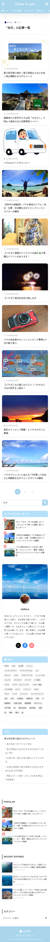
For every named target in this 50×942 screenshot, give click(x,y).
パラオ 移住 (37, 685)
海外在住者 (22, 708)
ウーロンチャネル (26, 671)
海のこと (4, 11)
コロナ (16, 675)
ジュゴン (7, 680)
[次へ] (32, 492)
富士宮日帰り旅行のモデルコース (19, 739)
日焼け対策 (18, 703)
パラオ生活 (8, 689)
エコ (37, 671)
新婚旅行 (7, 703)
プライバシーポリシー (24, 935)
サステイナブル (27, 675)
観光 (17, 712)
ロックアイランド (37, 694)
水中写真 (7, 708)
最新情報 (28, 703)
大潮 (37, 698)
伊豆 (6, 698)
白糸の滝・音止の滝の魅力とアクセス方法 (24, 760)
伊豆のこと (41, 11)
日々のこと (29, 11)
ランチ (14, 694)
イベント (29, 666)
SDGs (6, 666)
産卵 (10, 712)
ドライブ (28, 680)
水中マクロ (38, 703)
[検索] (45, 502)
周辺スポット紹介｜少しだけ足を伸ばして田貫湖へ (24, 778)
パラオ (6, 685)
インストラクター (10, 671)
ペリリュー (27, 689)
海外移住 (32, 708)
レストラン (24, 694)
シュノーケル (40, 675)
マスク (6, 694)
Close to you (25, 4)
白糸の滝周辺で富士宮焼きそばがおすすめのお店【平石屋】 (24, 769)
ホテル (36, 689)
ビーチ (17, 689)
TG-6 (13, 666)
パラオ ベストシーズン (20, 685)
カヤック (7, 675)
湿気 (40, 708)
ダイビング (18, 680)
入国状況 (20, 698)
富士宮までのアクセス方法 (19, 744)
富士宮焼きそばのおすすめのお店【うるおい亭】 (24, 751)
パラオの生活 (16, 11)
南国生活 (29, 698)
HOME (26, 931)
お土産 (21, 666)
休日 (12, 698)
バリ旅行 (37, 680)
